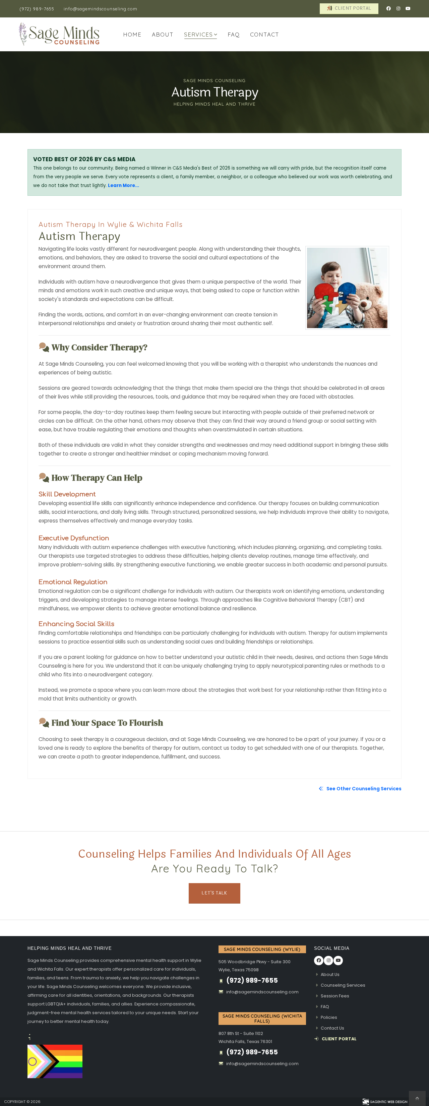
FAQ (234, 34)
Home (132, 34)
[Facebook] (388, 8)
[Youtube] (408, 8)
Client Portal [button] (352, 8)
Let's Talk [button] (214, 893)
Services (198, 34)
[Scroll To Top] (417, 1098)
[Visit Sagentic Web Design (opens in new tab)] (384, 1101)
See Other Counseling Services (363, 788)
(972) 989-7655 (36, 8)
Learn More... (123, 185)
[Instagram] (398, 8)
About (163, 34)
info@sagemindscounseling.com (100, 8)
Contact (264, 34)
